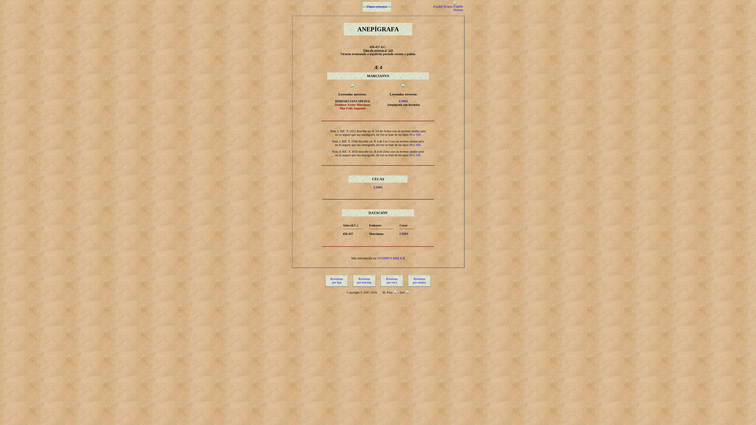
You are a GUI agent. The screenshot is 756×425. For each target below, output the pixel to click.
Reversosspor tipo (336, 280)
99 (410, 134)
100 (418, 134)
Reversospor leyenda (364, 280)
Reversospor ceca (391, 280)
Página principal (377, 6)
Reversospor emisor (419, 280)
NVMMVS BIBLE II (391, 258)
